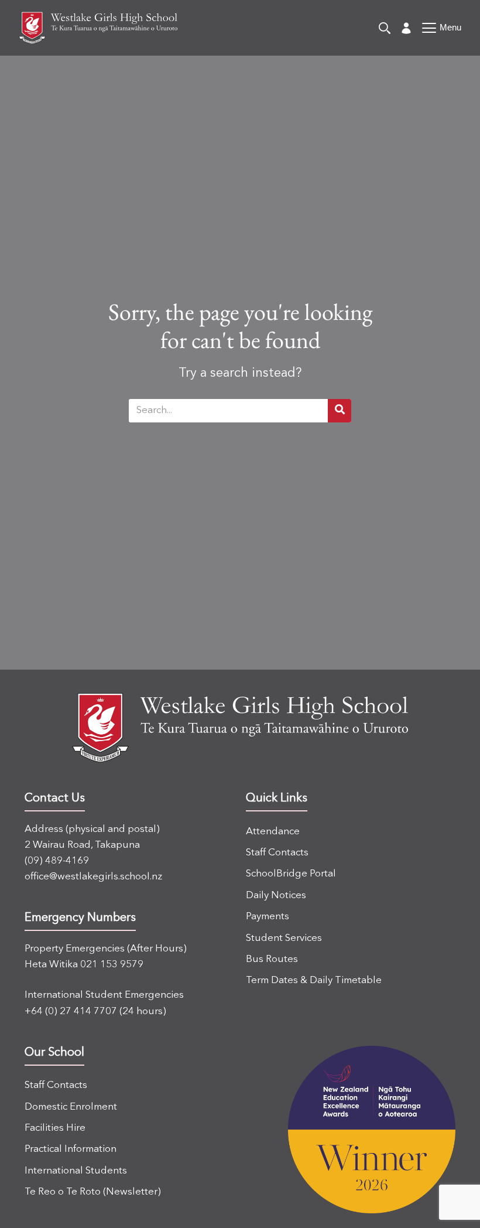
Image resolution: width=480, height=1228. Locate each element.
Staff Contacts (277, 853)
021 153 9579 (111, 965)
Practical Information (70, 1149)
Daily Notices (276, 895)
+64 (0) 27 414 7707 (71, 1011)
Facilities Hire (55, 1128)
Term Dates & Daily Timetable (314, 980)
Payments (267, 917)
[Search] (384, 28)
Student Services (284, 938)
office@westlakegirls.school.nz (93, 877)
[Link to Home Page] (98, 28)
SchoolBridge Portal (291, 874)
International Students (76, 1171)
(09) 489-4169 (57, 861)
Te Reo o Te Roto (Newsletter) (93, 1192)
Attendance (273, 832)
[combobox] (228, 410)
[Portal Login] (406, 28)
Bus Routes (272, 959)
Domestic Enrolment (71, 1107)
